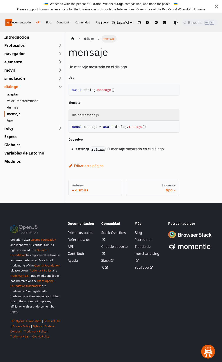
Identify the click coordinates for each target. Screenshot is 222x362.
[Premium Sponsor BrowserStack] (190, 238)
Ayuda (73, 260)
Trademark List (19, 276)
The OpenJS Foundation (25, 321)
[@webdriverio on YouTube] (156, 22)
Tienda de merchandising (147, 250)
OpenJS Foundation (43, 240)
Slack (105, 260)
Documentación (20, 22)
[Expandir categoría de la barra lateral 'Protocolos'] (60, 45)
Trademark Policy (40, 270)
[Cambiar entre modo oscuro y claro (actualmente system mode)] (175, 22)
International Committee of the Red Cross (146, 9)
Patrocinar (143, 239)
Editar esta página (89, 165)
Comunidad (82, 22)
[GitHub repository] (139, 22)
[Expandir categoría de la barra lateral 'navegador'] (60, 53)
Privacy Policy (21, 326)
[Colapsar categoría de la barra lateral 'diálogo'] (60, 86)
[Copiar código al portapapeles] (174, 89)
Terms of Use (52, 321)
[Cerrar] (216, 6)
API (38, 22)
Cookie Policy (40, 336)
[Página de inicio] (73, 39)
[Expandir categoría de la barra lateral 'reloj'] (60, 128)
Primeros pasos (80, 232)
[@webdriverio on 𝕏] (148, 22)
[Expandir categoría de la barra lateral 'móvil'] (60, 70)
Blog (48, 22)
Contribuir (63, 22)
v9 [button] (101, 22)
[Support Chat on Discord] (166, 22)
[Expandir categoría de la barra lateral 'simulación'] (60, 78)
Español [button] (123, 22)
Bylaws (37, 326)
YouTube (142, 267)
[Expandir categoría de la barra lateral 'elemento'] (60, 62)
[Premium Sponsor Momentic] (190, 249)
